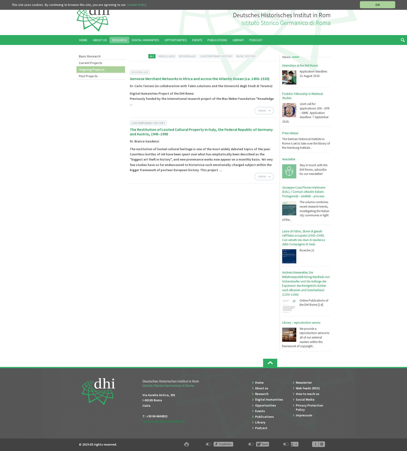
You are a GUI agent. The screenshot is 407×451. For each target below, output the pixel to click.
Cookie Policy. (137, 5)
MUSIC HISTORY (246, 56)
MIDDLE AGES (167, 56)
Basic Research (90, 56)
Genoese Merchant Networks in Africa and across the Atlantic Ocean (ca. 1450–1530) (199, 78)
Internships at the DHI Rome (300, 66)
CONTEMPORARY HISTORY (216, 56)
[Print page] (186, 444)
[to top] (270, 363)
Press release (290, 133)
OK (377, 5)
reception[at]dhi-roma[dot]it (164, 421)
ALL (152, 56)
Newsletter (288, 159)
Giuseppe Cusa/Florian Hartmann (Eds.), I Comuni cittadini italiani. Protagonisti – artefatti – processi (303, 191)
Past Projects (88, 76)
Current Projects (90, 63)
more (262, 110)
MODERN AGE (187, 56)
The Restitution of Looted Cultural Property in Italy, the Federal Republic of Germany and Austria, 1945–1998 (201, 131)
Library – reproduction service (301, 323)
